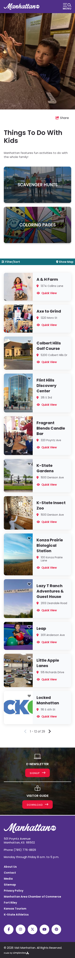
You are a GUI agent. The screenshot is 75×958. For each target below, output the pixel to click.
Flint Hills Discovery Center (47, 385)
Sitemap (10, 885)
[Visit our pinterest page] (56, 929)
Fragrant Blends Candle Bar (51, 428)
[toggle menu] (67, 6)
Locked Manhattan (48, 700)
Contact (10, 873)
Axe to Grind (49, 311)
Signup (35, 773)
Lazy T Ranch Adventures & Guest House (50, 591)
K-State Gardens (45, 468)
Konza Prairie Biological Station (50, 545)
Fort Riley (10, 903)
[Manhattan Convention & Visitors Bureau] (21, 6)
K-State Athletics (16, 914)
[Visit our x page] (32, 929)
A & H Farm (47, 279)
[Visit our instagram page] (20, 929)
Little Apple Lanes (48, 663)
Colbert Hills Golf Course (49, 345)
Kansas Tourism (15, 909)
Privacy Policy (13, 891)
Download (35, 805)
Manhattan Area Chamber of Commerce (32, 897)
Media (8, 879)
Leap (41, 628)
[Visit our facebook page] (8, 929)
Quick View (49, 293)
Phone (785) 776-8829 (20, 850)
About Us (10, 867)
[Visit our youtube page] (44, 929)
